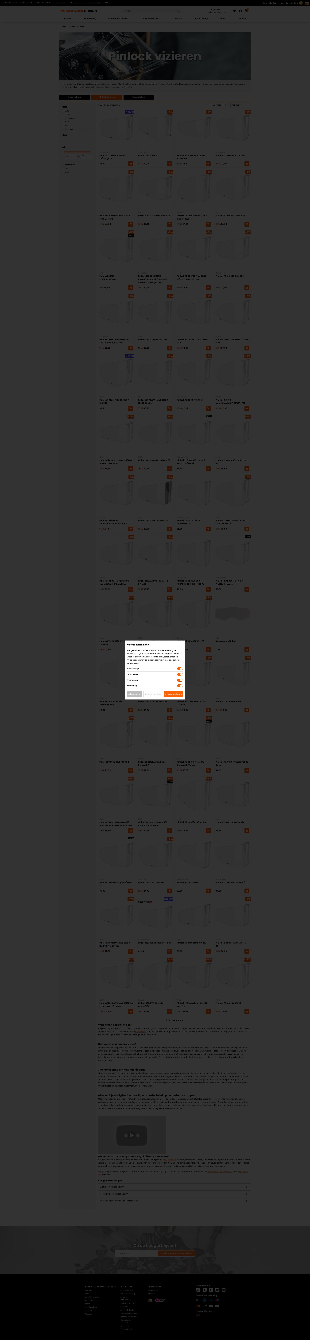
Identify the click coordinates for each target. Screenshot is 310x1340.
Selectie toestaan (153, 694)
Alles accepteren (173, 694)
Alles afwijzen (134, 694)
